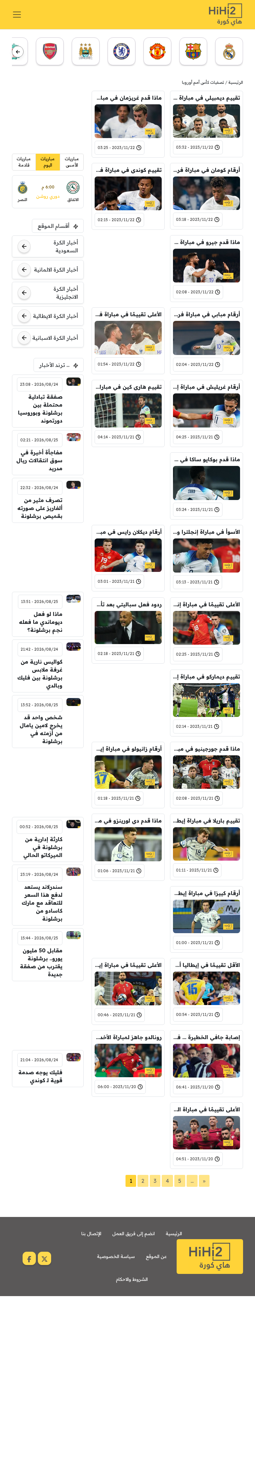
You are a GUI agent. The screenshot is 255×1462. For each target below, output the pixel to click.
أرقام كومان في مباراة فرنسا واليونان (206, 170)
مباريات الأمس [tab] (72, 162)
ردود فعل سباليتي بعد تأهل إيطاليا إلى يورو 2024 (128, 604)
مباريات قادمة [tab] (24, 162)
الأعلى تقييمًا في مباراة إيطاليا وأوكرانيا (128, 965)
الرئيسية (235, 82)
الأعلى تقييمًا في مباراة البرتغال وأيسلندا (206, 1109)
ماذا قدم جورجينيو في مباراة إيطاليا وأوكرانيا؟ (206, 748)
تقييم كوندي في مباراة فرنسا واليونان (128, 170)
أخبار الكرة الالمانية (56, 269)
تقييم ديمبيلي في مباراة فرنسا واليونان (206, 97)
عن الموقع (156, 1256)
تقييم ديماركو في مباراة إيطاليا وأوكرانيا (206, 676)
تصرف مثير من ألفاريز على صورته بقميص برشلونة (39, 508)
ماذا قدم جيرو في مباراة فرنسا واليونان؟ (206, 242)
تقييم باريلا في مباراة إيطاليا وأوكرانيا (206, 820)
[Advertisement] (128, 268)
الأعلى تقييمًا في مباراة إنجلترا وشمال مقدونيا (206, 604)
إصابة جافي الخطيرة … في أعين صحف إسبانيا (206, 1037)
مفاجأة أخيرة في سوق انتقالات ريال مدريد (39, 460)
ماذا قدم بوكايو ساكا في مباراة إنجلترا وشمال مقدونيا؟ (206, 459)
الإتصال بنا (91, 1233)
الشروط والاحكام (132, 1279)
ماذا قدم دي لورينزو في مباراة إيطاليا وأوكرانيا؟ (128, 820)
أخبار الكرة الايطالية (55, 316)
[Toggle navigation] (17, 15)
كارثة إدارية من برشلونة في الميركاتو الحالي (42, 847)
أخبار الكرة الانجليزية (65, 292)
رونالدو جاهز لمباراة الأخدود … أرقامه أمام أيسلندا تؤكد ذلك (128, 1037)
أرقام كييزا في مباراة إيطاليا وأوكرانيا (206, 893)
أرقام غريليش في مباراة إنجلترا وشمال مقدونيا (206, 386)
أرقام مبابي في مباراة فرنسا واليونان (206, 314)
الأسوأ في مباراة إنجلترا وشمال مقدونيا (206, 532)
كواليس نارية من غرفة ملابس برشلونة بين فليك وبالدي (39, 673)
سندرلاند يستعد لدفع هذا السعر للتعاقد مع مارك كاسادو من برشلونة (42, 902)
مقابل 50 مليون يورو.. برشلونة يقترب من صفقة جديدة (41, 962)
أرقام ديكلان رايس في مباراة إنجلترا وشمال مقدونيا (128, 532)
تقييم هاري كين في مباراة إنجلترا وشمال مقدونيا (128, 386)
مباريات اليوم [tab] (48, 162)
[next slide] (18, 52)
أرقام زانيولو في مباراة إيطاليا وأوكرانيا (128, 748)
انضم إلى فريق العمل (133, 1233)
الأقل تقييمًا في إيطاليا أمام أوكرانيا (206, 965)
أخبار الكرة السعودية (65, 246)
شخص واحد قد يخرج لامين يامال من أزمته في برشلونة (41, 729)
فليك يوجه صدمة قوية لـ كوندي (40, 1076)
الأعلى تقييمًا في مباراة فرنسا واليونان (128, 314)
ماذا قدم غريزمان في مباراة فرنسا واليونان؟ (128, 97)
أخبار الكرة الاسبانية (55, 337)
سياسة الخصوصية (116, 1256)
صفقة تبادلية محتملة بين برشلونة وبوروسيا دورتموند (40, 408)
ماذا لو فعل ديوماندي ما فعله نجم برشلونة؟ (40, 622)
